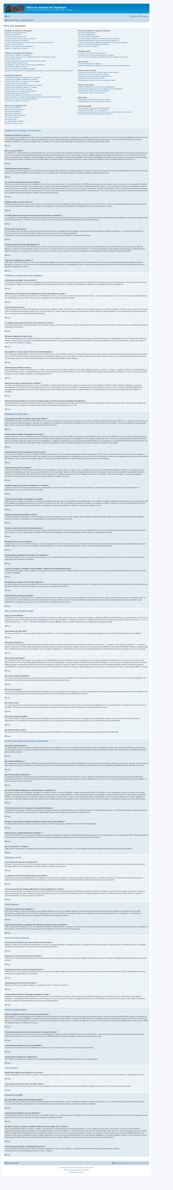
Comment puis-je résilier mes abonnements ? (92, 92)
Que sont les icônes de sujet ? (14, 123)
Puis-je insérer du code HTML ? (14, 109)
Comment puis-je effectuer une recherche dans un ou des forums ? (98, 72)
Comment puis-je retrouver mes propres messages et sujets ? (97, 80)
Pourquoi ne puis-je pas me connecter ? (17, 40)
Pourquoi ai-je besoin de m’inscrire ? (16, 32)
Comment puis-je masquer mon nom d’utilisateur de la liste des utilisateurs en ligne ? (30, 57)
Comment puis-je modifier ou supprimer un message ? (21, 79)
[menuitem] (7, 16)
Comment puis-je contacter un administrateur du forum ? (95, 114)
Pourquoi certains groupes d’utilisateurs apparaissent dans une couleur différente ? (103, 42)
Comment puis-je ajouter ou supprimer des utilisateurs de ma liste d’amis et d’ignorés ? (104, 65)
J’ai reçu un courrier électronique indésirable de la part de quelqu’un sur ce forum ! (103, 57)
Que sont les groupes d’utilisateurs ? (89, 36)
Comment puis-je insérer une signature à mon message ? (22, 81)
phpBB (71, 1167)
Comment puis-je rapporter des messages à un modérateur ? (23, 95)
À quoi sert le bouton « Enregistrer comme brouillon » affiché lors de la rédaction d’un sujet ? (33, 97)
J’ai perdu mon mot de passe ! (14, 44)
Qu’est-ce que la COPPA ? (13, 34)
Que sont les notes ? (11, 119)
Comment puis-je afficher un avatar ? (16, 66)
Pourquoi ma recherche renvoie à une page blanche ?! (94, 76)
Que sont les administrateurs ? (87, 32)
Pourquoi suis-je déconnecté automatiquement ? (19, 46)
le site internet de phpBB (13, 343)
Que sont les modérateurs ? (86, 34)
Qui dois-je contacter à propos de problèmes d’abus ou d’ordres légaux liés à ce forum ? (105, 112)
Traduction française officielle (72, 1170)
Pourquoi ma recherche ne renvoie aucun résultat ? (93, 74)
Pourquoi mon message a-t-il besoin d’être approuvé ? (21, 99)
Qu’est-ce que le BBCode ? (13, 107)
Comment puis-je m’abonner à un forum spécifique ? (94, 90)
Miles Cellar (86, 1170)
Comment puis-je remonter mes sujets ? (17, 101)
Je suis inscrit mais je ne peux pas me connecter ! (20, 38)
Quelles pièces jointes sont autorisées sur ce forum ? (94, 99)
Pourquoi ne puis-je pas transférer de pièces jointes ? (21, 91)
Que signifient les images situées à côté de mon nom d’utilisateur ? (25, 65)
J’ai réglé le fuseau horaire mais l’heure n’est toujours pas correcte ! (25, 61)
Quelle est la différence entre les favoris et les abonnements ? (97, 87)
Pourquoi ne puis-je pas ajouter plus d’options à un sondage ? (23, 85)
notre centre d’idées (126, 1115)
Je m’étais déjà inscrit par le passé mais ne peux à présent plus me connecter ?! (29, 42)
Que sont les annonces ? (12, 117)
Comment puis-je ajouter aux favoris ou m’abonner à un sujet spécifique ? (100, 89)
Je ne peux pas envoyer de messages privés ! (92, 53)
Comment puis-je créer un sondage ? (16, 83)
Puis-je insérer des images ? (13, 113)
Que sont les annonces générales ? (16, 115)
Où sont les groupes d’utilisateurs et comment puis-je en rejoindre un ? (99, 38)
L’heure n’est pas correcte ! (13, 59)
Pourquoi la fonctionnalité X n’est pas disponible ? (93, 110)
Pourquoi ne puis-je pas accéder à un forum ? (19, 89)
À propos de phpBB (78, 1104)
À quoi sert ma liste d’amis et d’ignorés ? (90, 63)
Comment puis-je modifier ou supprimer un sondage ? (21, 87)
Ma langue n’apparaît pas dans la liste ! (17, 63)
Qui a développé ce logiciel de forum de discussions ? (94, 108)
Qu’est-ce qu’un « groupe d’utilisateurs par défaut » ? (94, 44)
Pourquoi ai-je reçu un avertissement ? (16, 93)
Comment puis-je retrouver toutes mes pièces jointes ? (94, 101)
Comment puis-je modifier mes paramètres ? (18, 55)
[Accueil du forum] (15, 8)
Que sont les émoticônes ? (13, 111)
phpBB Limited (59, 1102)
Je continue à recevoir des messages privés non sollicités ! (96, 55)
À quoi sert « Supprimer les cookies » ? (17, 48)
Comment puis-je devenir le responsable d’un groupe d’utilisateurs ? (98, 40)
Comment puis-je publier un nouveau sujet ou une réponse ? (23, 77)
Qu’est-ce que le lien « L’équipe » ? (88, 46)
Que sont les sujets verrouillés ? (15, 121)
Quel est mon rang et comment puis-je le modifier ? (20, 69)
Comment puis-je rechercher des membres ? (91, 78)
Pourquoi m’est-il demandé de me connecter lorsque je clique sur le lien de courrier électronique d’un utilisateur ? (39, 70)
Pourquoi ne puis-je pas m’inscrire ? (16, 36)
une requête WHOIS (61, 1131)
